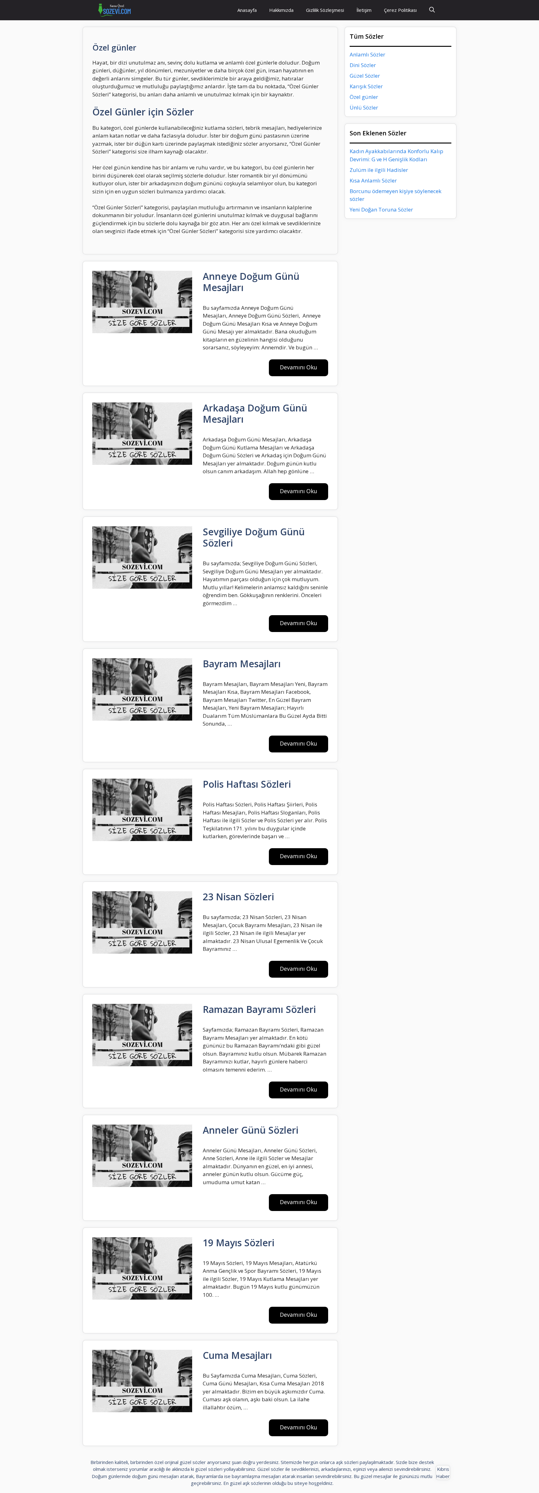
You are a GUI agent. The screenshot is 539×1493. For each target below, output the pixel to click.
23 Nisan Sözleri (238, 896)
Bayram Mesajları (242, 663)
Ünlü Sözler (364, 107)
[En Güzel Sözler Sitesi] (115, 10)
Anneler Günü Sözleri (251, 1130)
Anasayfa (247, 10)
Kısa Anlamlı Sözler (373, 180)
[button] (432, 10)
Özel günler (364, 96)
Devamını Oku (298, 367)
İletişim (364, 10)
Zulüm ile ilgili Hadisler (379, 169)
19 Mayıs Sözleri (238, 1242)
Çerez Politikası (400, 10)
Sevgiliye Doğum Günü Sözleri (254, 537)
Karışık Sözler (366, 86)
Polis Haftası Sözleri (247, 784)
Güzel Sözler (365, 75)
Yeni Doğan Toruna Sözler (381, 209)
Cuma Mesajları (237, 1355)
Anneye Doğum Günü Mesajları (251, 282)
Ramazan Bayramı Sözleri (259, 1009)
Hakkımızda (281, 10)
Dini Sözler (363, 65)
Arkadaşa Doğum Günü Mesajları (255, 413)
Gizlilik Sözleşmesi (325, 10)
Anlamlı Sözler (367, 54)
